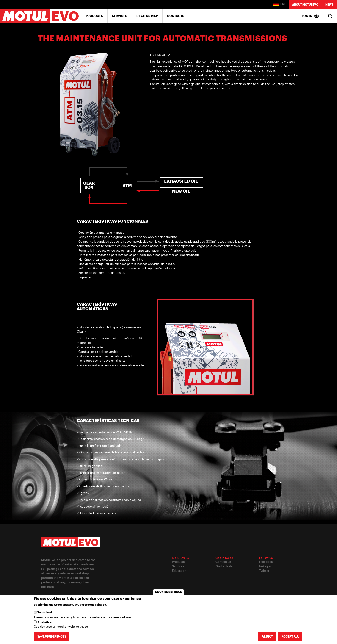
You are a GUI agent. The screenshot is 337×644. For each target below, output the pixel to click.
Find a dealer (224, 566)
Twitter (264, 570)
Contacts (175, 15)
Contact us (223, 561)
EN (282, 4)
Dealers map (147, 15)
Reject (267, 636)
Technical (44, 612)
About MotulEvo (305, 4)
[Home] (40, 16)
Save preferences (51, 636)
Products (94, 15)
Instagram (266, 566)
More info (115, 604)
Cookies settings (168, 592)
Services (119, 15)
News (329, 4)
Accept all (290, 636)
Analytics (44, 622)
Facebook (266, 561)
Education (179, 570)
